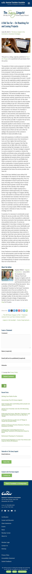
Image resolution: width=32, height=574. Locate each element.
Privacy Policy (14, 372)
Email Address (6, 454)
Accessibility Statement (8, 558)
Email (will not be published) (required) (13, 358)
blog (3, 302)
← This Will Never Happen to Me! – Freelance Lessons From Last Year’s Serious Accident (14, 316)
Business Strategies (14, 34)
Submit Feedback (6, 561)
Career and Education (8, 520)
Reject (14, 571)
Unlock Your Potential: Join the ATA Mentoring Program (15, 409)
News (3, 530)
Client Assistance (6, 523)
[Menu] (4, 385)
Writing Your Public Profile (9, 396)
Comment (4, 333)
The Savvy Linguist (16, 32)
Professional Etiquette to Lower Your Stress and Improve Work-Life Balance (16, 440)
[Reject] (30, 570)
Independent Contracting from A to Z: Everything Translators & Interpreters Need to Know (15, 431)
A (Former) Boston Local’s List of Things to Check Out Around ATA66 (14, 420)
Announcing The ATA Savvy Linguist (12, 400)
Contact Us (5, 545)
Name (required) (6, 351)
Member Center (6, 533)
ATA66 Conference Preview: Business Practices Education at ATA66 (16, 425)
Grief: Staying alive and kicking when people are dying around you (16, 404)
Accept (9, 571)
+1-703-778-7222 (8, 507)
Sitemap (4, 549)
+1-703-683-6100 (10, 505)
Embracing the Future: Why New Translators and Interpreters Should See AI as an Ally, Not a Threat (16, 415)
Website (4, 365)
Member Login (6, 542)
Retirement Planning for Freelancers (12, 436)
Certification (5, 517)
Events (3, 526)
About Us (4, 536)
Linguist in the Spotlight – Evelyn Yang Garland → (16, 320)
